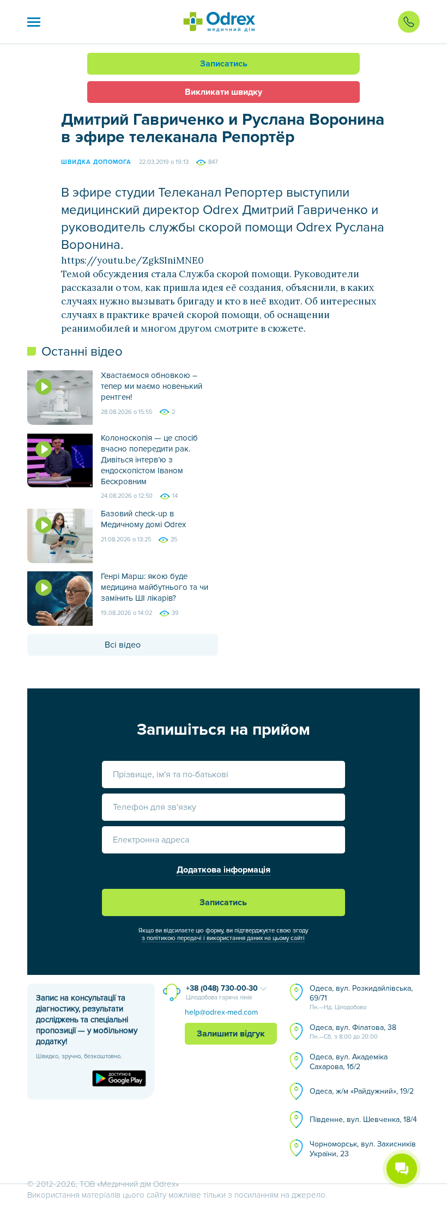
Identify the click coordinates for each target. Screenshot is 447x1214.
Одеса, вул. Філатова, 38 (353, 1031)
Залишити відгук (231, 1033)
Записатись (223, 63)
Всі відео (123, 644)
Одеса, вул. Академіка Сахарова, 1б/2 (349, 1061)
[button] (34, 22)
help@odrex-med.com (221, 1012)
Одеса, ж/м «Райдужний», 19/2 (362, 1091)
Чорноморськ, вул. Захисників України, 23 (363, 1148)
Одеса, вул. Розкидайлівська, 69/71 (361, 997)
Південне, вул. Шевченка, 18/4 (363, 1119)
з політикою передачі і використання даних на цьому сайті (223, 938)
